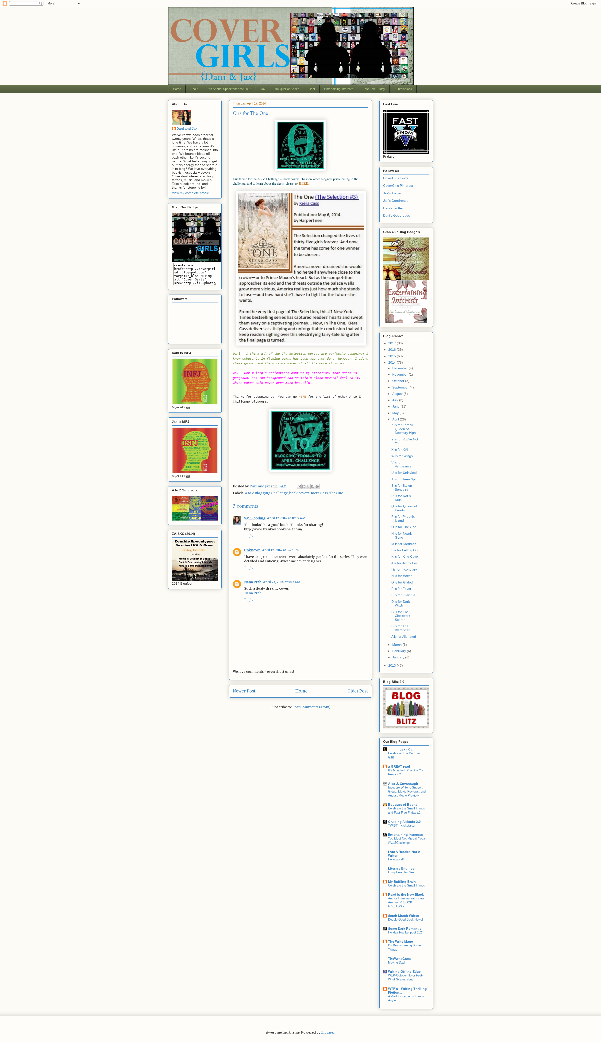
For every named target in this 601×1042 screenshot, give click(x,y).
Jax (263, 89)
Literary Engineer (402, 868)
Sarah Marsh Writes (403, 916)
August (398, 394)
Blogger (328, 1032)
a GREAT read (399, 766)
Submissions (403, 89)
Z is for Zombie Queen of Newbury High (403, 429)
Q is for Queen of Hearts (404, 508)
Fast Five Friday (374, 89)
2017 (392, 343)
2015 (392, 356)
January (398, 657)
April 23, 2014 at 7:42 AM (281, 582)
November (400, 374)
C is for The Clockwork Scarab (400, 616)
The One (336, 493)
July (395, 400)
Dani (312, 89)
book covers (299, 493)
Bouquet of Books (287, 89)
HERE (302, 397)
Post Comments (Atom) (311, 707)
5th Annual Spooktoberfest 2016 (229, 89)
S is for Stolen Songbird (401, 487)
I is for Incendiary (404, 569)
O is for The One (403, 527)
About (194, 89)
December (400, 368)
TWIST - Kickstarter (401, 825)
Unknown (252, 550)
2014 (392, 362)
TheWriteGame (400, 958)
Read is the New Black (406, 894)
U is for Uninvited (404, 472)
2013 (392, 665)
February (399, 651)
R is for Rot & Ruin (401, 498)
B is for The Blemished (400, 628)
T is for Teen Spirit (404, 479)
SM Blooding (255, 518)
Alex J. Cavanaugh (403, 783)
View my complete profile (190, 193)
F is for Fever (401, 589)
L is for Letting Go (404, 550)
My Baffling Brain (402, 881)
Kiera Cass (319, 493)
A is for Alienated (403, 636)
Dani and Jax (187, 128)
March (397, 644)
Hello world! (396, 859)
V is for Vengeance (401, 464)
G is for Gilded (402, 582)
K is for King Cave (404, 556)
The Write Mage (400, 941)
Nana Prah (253, 582)
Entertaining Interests (338, 89)
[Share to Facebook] (312, 486)
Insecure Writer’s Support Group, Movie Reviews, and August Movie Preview (407, 791)
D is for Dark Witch (400, 603)
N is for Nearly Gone (401, 535)
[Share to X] (308, 486)
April (396, 419)
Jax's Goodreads (395, 200)
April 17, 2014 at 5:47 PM (280, 550)
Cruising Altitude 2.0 (404, 822)
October (398, 381)
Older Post (357, 691)
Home (177, 89)
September (401, 387)
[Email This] (299, 486)
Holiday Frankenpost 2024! (406, 932)
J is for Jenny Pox (404, 563)
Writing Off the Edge (404, 971)
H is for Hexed (401, 576)
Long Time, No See (401, 872)
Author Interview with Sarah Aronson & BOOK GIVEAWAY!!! (406, 902)
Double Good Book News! (405, 919)
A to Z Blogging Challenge (266, 493)
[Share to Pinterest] (317, 486)
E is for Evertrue (403, 595)
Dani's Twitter (393, 208)
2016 (392, 349)
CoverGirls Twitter (396, 178)
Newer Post (244, 691)
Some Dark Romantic (404, 928)
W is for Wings (402, 456)
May (396, 413)
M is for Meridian (403, 544)
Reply (248, 536)
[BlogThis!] (303, 486)
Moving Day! (396, 962)
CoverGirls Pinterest (398, 185)
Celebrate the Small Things (406, 885)
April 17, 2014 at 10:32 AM (286, 518)
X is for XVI (399, 449)
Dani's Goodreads (396, 215)
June (396, 406)
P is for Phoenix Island (403, 518)
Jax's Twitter (392, 193)
